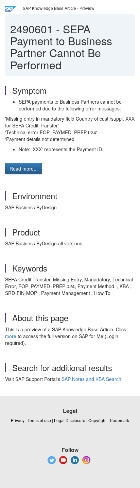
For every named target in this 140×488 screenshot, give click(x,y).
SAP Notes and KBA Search (91, 379)
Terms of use (39, 420)
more (10, 336)
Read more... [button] (24, 168)
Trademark (119, 420)
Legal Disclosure (69, 420)
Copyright (97, 420)
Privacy (17, 420)
